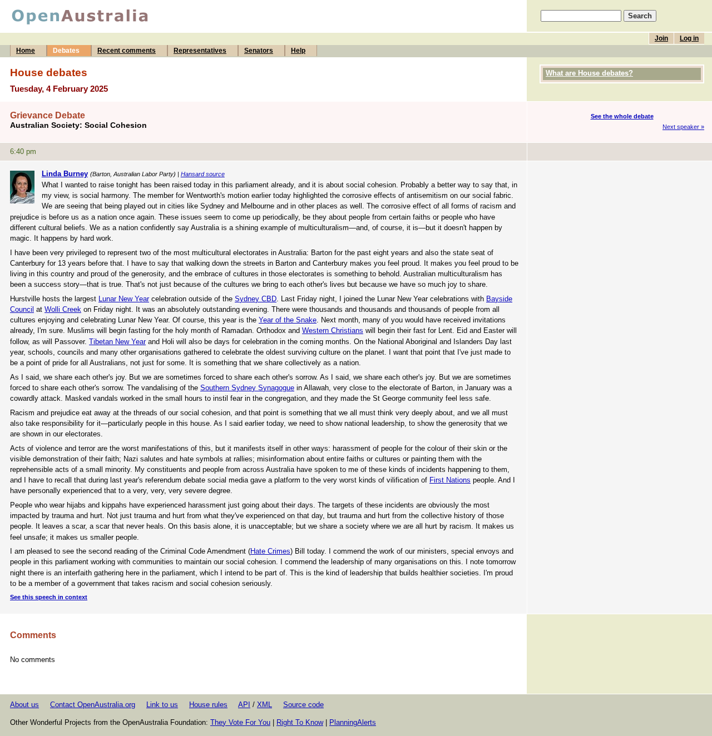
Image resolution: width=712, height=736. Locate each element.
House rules (208, 704)
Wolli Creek (62, 309)
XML (264, 704)
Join (661, 38)
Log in (689, 38)
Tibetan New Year (117, 341)
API (244, 704)
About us (24, 704)
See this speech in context (48, 597)
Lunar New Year (123, 299)
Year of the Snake (288, 320)
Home (25, 50)
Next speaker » (683, 126)
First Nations (450, 480)
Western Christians (332, 330)
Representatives (200, 50)
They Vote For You (240, 722)
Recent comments (126, 50)
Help (298, 50)
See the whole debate (622, 116)
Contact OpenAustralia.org (92, 704)
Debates (66, 50)
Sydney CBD (255, 299)
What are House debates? (589, 73)
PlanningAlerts (352, 722)
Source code (303, 704)
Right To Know (299, 722)
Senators (258, 50)
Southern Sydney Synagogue (247, 388)
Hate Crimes (270, 551)
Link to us (162, 704)
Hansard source (203, 174)
